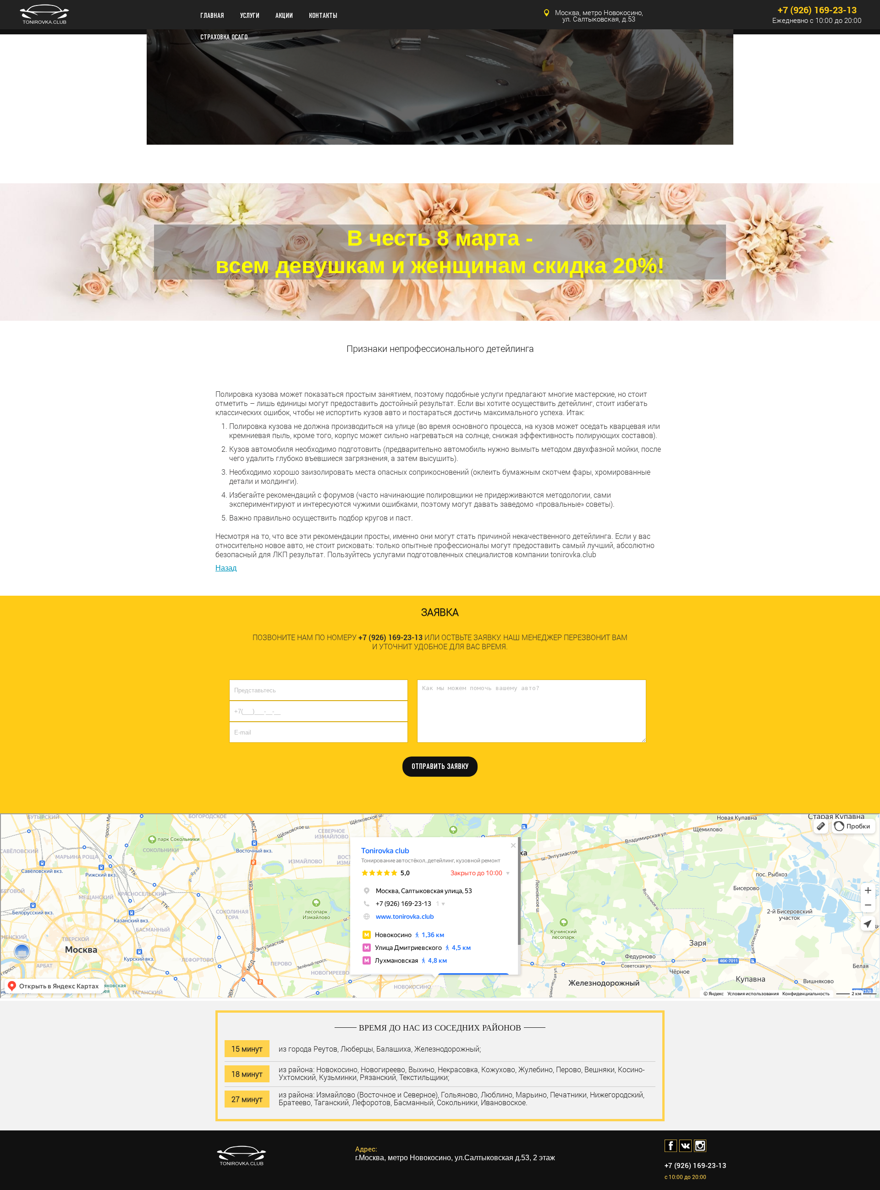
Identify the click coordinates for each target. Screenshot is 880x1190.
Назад (225, 568)
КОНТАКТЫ (323, 16)
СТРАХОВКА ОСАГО (224, 37)
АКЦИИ (284, 16)
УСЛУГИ (249, 16)
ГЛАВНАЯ (212, 16)
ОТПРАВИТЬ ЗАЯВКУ (440, 766)
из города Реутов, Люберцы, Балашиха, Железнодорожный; (380, 1048)
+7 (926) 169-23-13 (817, 9)
